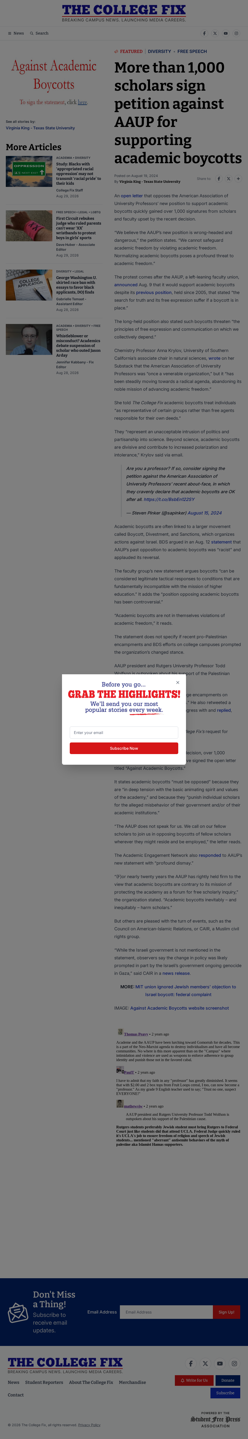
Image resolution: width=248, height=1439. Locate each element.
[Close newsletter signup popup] (177, 682)
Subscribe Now (124, 748)
